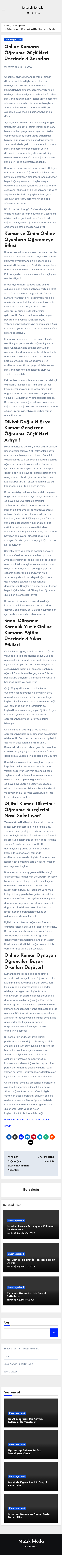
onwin (7, 1125)
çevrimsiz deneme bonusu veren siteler (26, 1119)
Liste (6, 1356)
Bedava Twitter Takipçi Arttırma (21, 1348)
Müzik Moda (33, 8)
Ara (6, 1322)
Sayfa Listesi (11, 1371)
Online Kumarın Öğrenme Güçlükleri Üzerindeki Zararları (26, 53)
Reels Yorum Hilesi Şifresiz (18, 1364)
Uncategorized (13, 39)
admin (11, 67)
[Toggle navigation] (3, 10)
